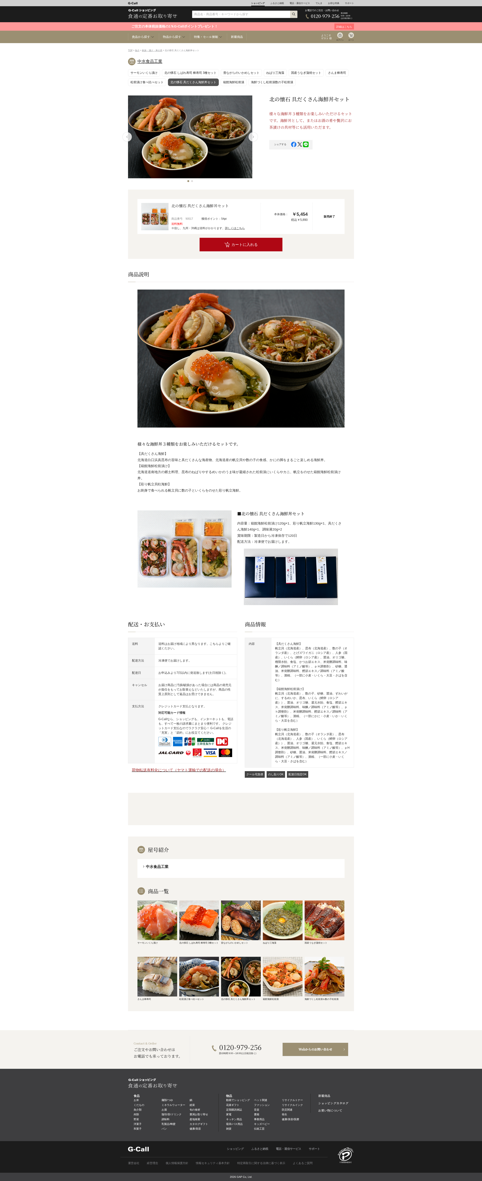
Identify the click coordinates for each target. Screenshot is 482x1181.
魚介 (137, 50)
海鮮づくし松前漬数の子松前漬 (272, 82)
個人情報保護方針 (177, 1163)
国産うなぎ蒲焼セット (306, 72)
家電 (228, 1114)
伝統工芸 (259, 1128)
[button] (188, 181)
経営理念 (152, 1163)
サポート (349, 3)
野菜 (136, 1119)
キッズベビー (262, 1123)
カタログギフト (199, 1123)
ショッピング (258, 3)
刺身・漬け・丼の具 (152, 50)
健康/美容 (195, 1128)
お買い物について (330, 1110)
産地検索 (195, 1119)
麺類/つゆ (167, 1100)
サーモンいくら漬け (144, 72)
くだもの (139, 1104)
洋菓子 (138, 1123)
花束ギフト (232, 1104)
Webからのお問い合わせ (315, 1049)
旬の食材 (195, 1109)
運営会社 (133, 1163)
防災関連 (287, 1109)
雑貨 (228, 1128)
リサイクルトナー (292, 1100)
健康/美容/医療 (290, 1119)
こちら (214, 643)
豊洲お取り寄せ (199, 1114)
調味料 (165, 1119)
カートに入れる (244, 244)
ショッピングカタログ (333, 1103)
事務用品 (259, 1119)
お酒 (164, 1109)
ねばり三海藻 (275, 72)
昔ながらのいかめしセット (241, 72)
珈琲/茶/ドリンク (172, 1114)
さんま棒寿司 (337, 72)
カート (351, 40)
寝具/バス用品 (234, 1123)
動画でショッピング (238, 1100)
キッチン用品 (234, 1119)
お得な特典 (333, 3)
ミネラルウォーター (173, 1104)
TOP (130, 50)
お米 (136, 1100)
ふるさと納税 (277, 3)
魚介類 (138, 1109)
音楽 (256, 1109)
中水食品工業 (149, 61)
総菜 (192, 1104)
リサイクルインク (292, 1104)
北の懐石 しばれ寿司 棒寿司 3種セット (190, 72)
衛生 (284, 1114)
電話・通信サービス (300, 3)
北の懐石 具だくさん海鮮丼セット (193, 82)
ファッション (262, 1104)
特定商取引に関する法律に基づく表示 (261, 1163)
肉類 (136, 1114)
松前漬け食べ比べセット (147, 82)
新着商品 (237, 37)
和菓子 (138, 1128)
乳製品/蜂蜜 (168, 1123)
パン (164, 1128)
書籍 (256, 1114)
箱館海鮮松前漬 (233, 82)
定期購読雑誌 (234, 1109)
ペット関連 (260, 1100)
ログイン (340, 40)
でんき (319, 3)
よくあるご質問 (303, 1163)
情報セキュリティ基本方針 (213, 1163)
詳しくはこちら (235, 228)
